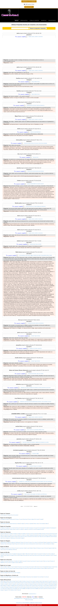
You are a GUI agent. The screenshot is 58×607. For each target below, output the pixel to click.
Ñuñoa (27, 585)
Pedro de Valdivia (31, 519)
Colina (40, 581)
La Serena (30, 529)
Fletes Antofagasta (26, 602)
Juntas (17, 529)
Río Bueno (25, 568)
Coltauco (22, 542)
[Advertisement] (29, 48)
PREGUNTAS (24, 20)
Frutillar (35, 566)
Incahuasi (4, 529)
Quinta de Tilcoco (4, 543)
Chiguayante (19, 553)
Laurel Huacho (33, 561)
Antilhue (5, 566)
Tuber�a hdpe (32, 602)
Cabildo (11, 533)
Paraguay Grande (51, 566)
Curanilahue (52, 553)
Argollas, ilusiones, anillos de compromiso (35, 36)
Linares (17, 548)
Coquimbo (7, 527)
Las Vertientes (30, 584)
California (16, 561)
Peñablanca (50, 535)
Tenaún (42, 568)
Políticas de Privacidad (29, 599)
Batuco (5, 581)
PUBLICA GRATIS (34, 20)
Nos (25, 585)
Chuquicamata (11, 519)
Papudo (46, 535)
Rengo (16, 543)
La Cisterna (54, 582)
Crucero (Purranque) (25, 566)
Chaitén (15, 566)
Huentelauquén (53, 527)
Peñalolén (51, 585)
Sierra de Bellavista (47, 543)
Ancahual (6, 561)
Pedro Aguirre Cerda (41, 585)
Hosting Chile (18, 602)
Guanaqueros (31, 527)
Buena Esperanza (13, 523)
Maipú (1, 585)
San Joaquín (7, 588)
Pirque (55, 585)
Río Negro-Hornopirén (36, 568)
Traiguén (13, 562)
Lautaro (37, 561)
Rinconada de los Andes (23, 536)
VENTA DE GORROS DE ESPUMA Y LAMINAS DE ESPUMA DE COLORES (35, 442)
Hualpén (1, 555)
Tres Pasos (46, 576)
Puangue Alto (11, 587)
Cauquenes (3, 548)
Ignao (38, 566)
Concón (31, 533)
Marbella (35, 535)
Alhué (2, 581)
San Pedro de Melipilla (34, 588)
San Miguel (28, 588)
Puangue (6, 587)
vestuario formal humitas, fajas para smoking (35, 373)
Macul (52, 584)
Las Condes (25, 584)
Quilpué (9, 536)
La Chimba (21, 529)
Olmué (43, 535)
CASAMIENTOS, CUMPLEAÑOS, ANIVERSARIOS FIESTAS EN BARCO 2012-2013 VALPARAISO (35, 481)
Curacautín (24, 561)
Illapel (1, 529)
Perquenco (52, 561)
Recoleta (34, 587)
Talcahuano (48, 555)
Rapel (13, 543)
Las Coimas (10, 535)
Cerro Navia (32, 581)
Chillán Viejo (27, 553)
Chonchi (19, 566)
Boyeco (12, 561)
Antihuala (7, 553)
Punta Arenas (28, 576)
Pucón (6, 562)
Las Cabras (35, 542)
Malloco (9, 585)
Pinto (18, 555)
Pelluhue (34, 548)
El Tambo (21, 527)
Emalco (13, 548)
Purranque (10, 568)
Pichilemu (55, 542)
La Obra (9, 584)
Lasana (21, 519)
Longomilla (31, 523)
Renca (38, 587)
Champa (36, 581)
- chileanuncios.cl (35, 598)
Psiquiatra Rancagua (38, 602)
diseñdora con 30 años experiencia (36, 348)
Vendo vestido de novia (35, 81)
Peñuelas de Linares (40, 548)
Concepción (40, 553)
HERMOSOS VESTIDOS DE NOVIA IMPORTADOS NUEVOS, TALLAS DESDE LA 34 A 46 (35, 401)
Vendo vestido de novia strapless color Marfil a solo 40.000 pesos (35, 494)
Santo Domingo (53, 536)
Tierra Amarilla (42, 523)
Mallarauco (5, 585)
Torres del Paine (40, 576)
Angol (10, 561)
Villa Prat (14, 549)
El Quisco (44, 533)
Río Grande (37, 519)
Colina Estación (44, 581)
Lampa (21, 584)
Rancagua (9, 543)
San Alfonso (42, 587)
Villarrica (20, 562)
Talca (4, 549)
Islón (8, 529)
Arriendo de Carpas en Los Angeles (35, 466)
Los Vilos (34, 529)
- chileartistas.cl (41, 598)
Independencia (42, 582)
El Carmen (26, 542)
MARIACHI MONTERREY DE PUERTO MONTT (35, 183)
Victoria (17, 562)
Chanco (7, 548)
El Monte (18, 582)
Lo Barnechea (40, 584)
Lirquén (7, 555)
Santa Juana (43, 555)
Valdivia (45, 568)
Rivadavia (38, 529)
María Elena (25, 519)
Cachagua (15, 533)
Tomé (51, 555)
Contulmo (44, 553)
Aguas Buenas (3, 542)
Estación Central (23, 582)
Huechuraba (37, 582)
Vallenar (46, 523)
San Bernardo (47, 587)
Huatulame (48, 527)
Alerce (2, 566)
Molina (31, 548)
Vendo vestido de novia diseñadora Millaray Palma (35, 429)
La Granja (5, 584)
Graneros (30, 542)
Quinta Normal (29, 587)
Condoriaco (3, 527)
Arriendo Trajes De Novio (35, 335)
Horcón (39, 527)
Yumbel (1, 556)
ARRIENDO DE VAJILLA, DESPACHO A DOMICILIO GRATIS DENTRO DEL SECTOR (35, 387)
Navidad (39, 535)
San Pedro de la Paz (36, 555)
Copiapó (22, 523)
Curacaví (53, 581)
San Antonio (30, 536)
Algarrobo (2, 533)
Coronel (48, 553)
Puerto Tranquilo (17, 572)
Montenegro (21, 585)
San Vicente (36, 543)
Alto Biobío (3, 553)
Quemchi (17, 568)
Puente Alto (20, 587)
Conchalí (49, 581)
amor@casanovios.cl (32, 593)
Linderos (35, 584)
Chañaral (18, 523)
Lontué (28, 548)
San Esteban (35, 536)
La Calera (5, 535)
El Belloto (39, 533)
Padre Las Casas (47, 561)
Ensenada (31, 566)
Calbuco (9, 566)
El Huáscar (17, 519)
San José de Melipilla (21, 588)
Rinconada (25, 555)
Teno (7, 549)
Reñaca (16, 536)
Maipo (55, 584)
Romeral (46, 548)
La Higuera (25, 529)
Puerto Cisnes (10, 572)
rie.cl (21, 602)
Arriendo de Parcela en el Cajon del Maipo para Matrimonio (36, 206)
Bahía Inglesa (3, 523)
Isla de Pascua (52, 533)
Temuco (9, 562)
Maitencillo (32, 535)
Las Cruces (15, 535)
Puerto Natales (23, 576)
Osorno (41, 566)
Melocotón (16, 585)
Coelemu (35, 553)
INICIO (16, 20)
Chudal (31, 553)
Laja (5, 555)
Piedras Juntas (36, 523)
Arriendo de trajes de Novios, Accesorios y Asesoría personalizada (35, 143)
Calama (7, 519)
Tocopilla (41, 519)
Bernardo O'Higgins (8, 576)
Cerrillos (20, 581)
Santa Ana (45, 588)
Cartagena (19, 533)
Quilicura (24, 587)
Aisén (2, 572)
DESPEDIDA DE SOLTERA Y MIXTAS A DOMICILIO (35, 105)
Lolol (39, 542)
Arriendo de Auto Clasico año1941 (35, 244)
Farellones (29, 582)
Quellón (14, 568)
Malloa (45, 542)
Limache (18, 535)
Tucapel (54, 555)
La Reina (17, 584)
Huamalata (43, 527)
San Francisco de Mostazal (28, 543)
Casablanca (24, 533)
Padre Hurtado (32, 585)
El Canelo (14, 582)
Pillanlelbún (2, 562)
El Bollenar (6, 582)
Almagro (2, 561)
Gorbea (28, 561)
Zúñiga (52, 543)
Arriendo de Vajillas (35, 453)
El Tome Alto (26, 527)
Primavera (18, 576)
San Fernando (20, 543)
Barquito (7, 523)
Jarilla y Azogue (12, 529)
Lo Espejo (45, 584)
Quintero (12, 536)
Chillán (23, 553)
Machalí (41, 542)
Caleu (17, 581)
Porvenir (13, 576)
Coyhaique (5, 572)
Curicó (10, 548)
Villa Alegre (10, 549)
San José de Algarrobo (46, 536)
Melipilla (12, 585)
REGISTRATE (29, 6)
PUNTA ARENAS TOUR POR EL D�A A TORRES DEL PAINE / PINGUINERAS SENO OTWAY (35, 255)
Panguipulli (45, 566)
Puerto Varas (5, 568)
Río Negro (30, 568)
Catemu (28, 533)
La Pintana (13, 584)
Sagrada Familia (51, 548)
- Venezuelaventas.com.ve (27, 598)
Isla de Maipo (48, 582)
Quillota (5, 536)
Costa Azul (36, 533)
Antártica (2, 576)
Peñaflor (47, 585)
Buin (7, 581)
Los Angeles (12, 555)
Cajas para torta (35, 157)
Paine (36, 585)
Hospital (33, 582)
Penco (16, 555)
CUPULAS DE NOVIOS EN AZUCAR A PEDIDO (35, 171)
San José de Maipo (14, 588)
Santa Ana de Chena (51, 588)
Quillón (21, 555)
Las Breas (26, 523)
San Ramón (41, 588)
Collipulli (20, 561)
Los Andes (23, 535)
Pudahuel (16, 587)
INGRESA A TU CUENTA (28, 1)
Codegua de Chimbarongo (15, 542)
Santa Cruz (41, 543)
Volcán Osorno (50, 568)
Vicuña (42, 529)
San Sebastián (34, 576)
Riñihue (21, 568)
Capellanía (14, 553)
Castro (12, 566)
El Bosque (10, 582)
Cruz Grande (12, 527)
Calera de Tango (12, 581)
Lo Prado (49, 584)
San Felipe (39, 536)
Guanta (36, 527)
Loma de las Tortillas (22, 548)
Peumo (52, 542)
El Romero (17, 527)
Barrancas (7, 533)
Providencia (2, 587)
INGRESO (43, 20)
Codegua (8, 542)
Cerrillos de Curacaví (26, 581)
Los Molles (27, 535)
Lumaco (41, 561)
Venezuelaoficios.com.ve (18, 598)
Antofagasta (3, 519)
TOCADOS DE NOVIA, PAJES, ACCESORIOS (36, 323)
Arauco (10, 553)
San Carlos (30, 555)
